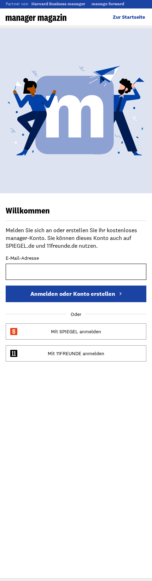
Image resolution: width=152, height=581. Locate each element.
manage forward (108, 3)
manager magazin (36, 18)
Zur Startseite (129, 17)
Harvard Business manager (58, 3)
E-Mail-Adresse (22, 258)
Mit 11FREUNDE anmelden (76, 353)
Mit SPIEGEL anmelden (76, 331)
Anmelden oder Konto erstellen (72, 294)
